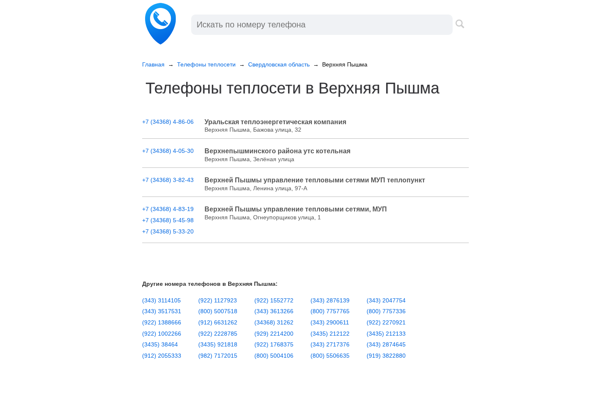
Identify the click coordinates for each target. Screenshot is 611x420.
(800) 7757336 (386, 311)
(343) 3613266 (273, 311)
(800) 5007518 (217, 311)
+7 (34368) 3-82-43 (168, 180)
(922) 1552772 (273, 300)
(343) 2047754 (386, 300)
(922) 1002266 (161, 333)
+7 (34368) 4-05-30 (168, 150)
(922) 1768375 (273, 344)
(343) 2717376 (330, 344)
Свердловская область (279, 64)
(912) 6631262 (217, 322)
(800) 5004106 (273, 355)
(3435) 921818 (217, 344)
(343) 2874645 (386, 344)
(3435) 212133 (386, 333)
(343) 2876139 (330, 300)
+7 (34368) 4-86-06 (168, 121)
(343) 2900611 (329, 322)
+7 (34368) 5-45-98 (168, 220)
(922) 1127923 (217, 300)
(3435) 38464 (160, 344)
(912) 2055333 (161, 355)
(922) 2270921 (386, 322)
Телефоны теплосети (206, 64)
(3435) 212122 (330, 333)
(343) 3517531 (161, 311)
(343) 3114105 (161, 300)
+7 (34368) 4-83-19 (168, 209)
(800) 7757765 (330, 311)
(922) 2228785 (217, 333)
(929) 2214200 (273, 333)
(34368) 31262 (273, 322)
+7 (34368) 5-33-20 (168, 231)
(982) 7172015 (217, 355)
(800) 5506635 (330, 355)
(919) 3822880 (386, 355)
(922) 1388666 (161, 322)
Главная (153, 64)
